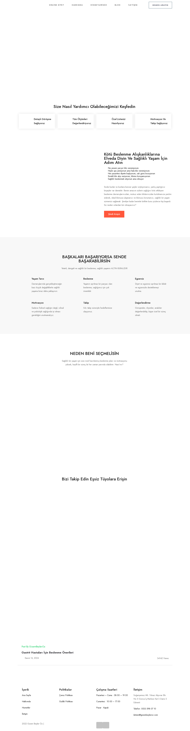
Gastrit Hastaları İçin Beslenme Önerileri (47, 652)
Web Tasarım (50, 723)
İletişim (133, 5)
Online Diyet (56, 5)
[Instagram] (106, 725)
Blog (118, 5)
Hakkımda (77, 5)
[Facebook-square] (99, 725)
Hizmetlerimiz (99, 5)
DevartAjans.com (64, 723)
